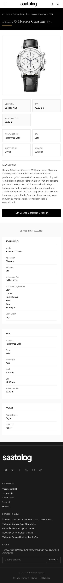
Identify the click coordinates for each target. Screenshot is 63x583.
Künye (34, 578)
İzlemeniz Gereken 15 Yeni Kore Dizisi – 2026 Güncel (27, 519)
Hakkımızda (45, 578)
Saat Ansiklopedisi (21, 14)
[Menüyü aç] (5, 4)
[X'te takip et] (12, 470)
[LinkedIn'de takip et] (26, 470)
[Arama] (52, 4)
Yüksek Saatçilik (9, 489)
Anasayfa (6, 14)
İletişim (25, 578)
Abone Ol (53, 559)
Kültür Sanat (8, 497)
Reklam (16, 578)
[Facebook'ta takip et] (19, 470)
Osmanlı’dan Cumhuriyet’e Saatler (18, 528)
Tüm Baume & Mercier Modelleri (31, 212)
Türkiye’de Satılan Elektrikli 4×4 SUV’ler (20, 537)
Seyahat (6, 502)
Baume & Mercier (39, 14)
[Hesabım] (58, 4)
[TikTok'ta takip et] (40, 470)
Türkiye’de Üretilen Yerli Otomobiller (19, 524)
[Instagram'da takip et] (5, 470)
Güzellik (6, 506)
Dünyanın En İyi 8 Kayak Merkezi (17, 532)
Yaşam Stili (7, 493)
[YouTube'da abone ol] (33, 470)
